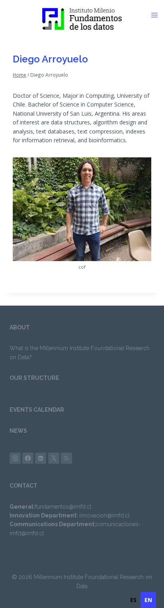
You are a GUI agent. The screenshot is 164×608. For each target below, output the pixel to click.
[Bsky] (66, 458)
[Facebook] (27, 458)
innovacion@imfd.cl (104, 515)
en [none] (148, 600)
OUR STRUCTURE (34, 378)
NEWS (18, 431)
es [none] (133, 600)
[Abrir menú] (157, 15)
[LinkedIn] (40, 458)
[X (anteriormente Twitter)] (53, 458)
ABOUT (20, 327)
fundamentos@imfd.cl (63, 506)
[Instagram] (15, 458)
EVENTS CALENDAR (37, 410)
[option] (133, 600)
